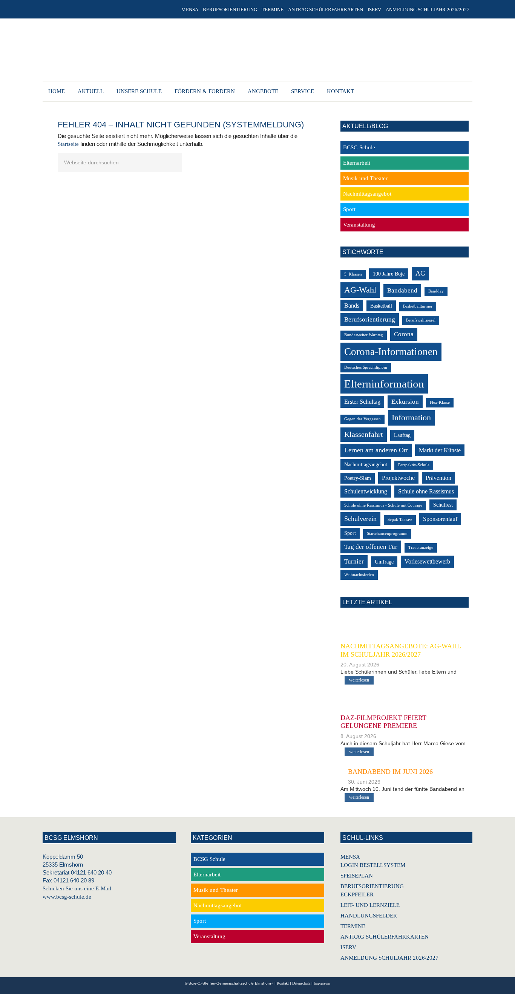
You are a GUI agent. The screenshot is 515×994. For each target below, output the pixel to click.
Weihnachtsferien (359, 575)
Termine (352, 926)
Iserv (348, 947)
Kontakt (283, 983)
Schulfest (443, 505)
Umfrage (384, 562)
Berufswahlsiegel (420, 320)
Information (411, 417)
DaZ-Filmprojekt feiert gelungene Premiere (383, 722)
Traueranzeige (420, 547)
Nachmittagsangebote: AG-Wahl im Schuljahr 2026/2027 (400, 650)
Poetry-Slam (357, 478)
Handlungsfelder (368, 916)
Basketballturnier (417, 306)
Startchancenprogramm (387, 533)
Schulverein (360, 518)
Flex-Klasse (440, 402)
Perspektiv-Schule (413, 465)
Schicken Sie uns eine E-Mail (77, 888)
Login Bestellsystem (372, 865)
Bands (351, 305)
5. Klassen (353, 274)
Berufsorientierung (369, 319)
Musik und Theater (365, 178)
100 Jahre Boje (389, 274)
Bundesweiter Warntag (363, 335)
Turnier (354, 561)
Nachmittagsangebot (367, 194)
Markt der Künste (440, 450)
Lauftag (402, 435)
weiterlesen (359, 680)
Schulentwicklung (365, 491)
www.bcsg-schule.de (67, 897)
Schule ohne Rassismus (426, 491)
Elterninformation (384, 384)
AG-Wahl (360, 289)
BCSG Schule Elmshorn (253, 50)
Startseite (68, 144)
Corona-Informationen (391, 351)
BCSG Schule (359, 147)
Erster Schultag (362, 401)
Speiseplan (356, 876)
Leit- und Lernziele (370, 905)
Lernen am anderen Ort (376, 450)
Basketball (381, 306)
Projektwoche (398, 478)
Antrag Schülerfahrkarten (384, 937)
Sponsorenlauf (440, 519)
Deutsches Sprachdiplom (365, 367)
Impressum (322, 983)
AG (420, 273)
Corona (404, 334)
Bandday (436, 291)
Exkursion (405, 401)
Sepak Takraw (400, 520)
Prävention (438, 478)
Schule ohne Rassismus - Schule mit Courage (383, 505)
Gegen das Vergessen (362, 419)
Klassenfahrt (363, 434)
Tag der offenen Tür (370, 546)
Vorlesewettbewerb (427, 561)
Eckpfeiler (357, 894)
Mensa (350, 857)
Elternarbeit (356, 163)
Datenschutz (301, 983)
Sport (349, 209)
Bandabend (402, 290)
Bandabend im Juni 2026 (390, 771)
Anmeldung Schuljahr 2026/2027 (389, 958)
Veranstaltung (359, 225)
